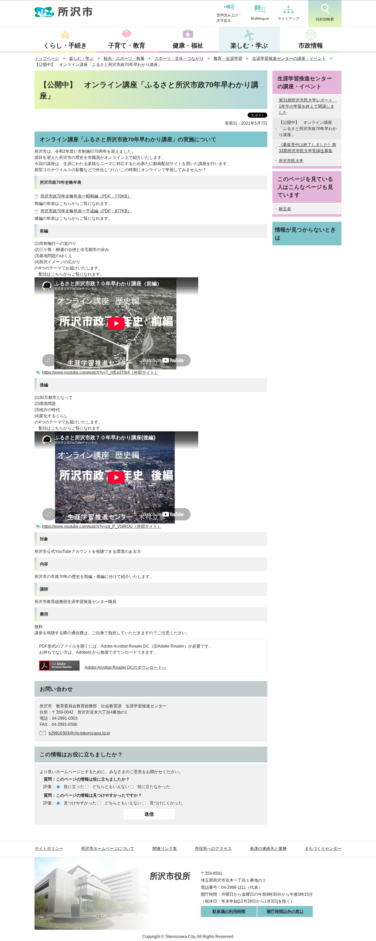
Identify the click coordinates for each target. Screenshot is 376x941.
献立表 (285, 209)
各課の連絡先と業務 (268, 848)
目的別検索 (325, 19)
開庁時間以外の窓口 (285, 911)
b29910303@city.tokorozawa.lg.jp (79, 733)
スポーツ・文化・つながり (179, 58)
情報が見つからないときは (305, 233)
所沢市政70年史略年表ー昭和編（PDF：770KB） (85, 196)
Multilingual (260, 18)
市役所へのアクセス (213, 848)
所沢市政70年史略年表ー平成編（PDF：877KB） (85, 211)
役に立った (74, 786)
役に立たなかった (153, 786)
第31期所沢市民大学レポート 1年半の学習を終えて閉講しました (308, 106)
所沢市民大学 (291, 161)
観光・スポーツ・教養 (124, 58)
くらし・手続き (65, 45)
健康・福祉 (188, 45)
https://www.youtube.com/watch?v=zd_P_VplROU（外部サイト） (101, 526)
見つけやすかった (80, 803)
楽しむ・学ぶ (249, 45)
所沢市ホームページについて (107, 848)
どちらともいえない (110, 786)
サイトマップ (288, 18)
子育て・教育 (126, 45)
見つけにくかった (166, 803)
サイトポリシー (49, 848)
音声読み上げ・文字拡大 (229, 18)
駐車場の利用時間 (229, 911)
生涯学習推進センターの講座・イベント (289, 58)
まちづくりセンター (323, 848)
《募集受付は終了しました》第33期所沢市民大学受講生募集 (307, 148)
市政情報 (310, 45)
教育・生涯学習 (228, 58)
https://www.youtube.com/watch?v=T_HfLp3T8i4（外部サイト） (100, 372)
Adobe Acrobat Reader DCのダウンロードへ (125, 667)
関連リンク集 (164, 848)
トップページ (47, 58)
